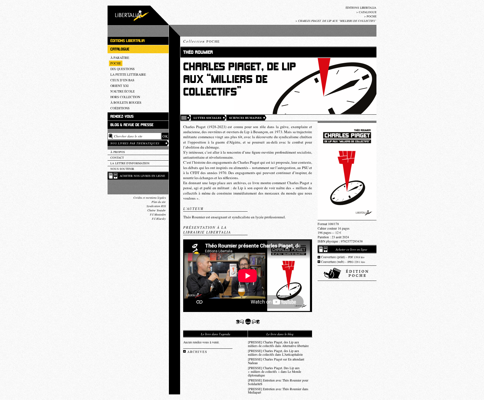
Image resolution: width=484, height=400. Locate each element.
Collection (201, 41)
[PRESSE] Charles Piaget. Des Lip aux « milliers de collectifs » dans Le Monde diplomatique (274, 371)
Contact (117, 157)
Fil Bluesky (159, 219)
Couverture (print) (342, 257)
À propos (117, 152)
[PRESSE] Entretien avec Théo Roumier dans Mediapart (278, 391)
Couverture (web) (343, 262)
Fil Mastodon (158, 214)
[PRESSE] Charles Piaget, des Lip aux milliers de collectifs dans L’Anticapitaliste (275, 353)
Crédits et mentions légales (149, 198)
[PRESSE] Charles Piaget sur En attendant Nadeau (276, 361)
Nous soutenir (122, 169)
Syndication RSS (156, 206)
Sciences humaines (245, 117)
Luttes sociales (207, 117)
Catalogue (367, 12)
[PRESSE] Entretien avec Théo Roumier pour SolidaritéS (278, 382)
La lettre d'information (130, 163)
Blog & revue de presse (131, 125)
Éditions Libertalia (361, 8)
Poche (371, 16)
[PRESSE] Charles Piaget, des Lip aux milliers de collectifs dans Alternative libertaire (278, 344)
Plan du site (159, 202)
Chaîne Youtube (156, 210)
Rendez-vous (122, 116)
